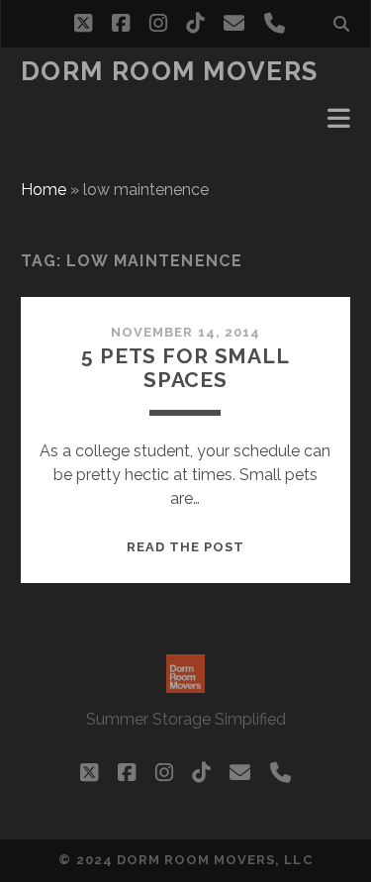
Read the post (186, 546)
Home (43, 189)
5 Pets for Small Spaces (185, 367)
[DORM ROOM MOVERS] (185, 684)
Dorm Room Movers (170, 71)
